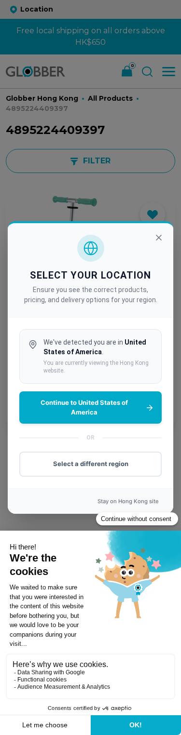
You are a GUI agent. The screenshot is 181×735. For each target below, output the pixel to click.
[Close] (159, 237)
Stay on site (128, 501)
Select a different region (90, 464)
